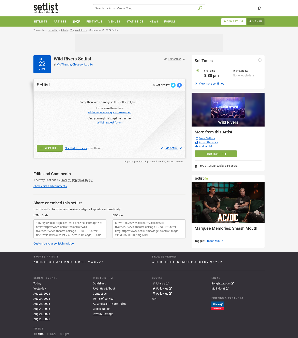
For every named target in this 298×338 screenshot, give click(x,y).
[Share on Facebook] (179, 85)
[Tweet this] (173, 85)
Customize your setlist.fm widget (54, 243)
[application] (228, 202)
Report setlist (152, 161)
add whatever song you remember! (109, 112)
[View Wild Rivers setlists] (228, 105)
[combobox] (149, 8)
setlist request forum (109, 122)
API (154, 298)
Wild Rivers (65, 59)
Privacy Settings (103, 313)
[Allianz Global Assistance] (217, 305)
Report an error (175, 161)
